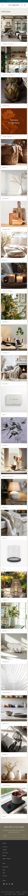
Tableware (5, 723)
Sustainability (5, 866)
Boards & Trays (6, 229)
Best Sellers (5, 198)
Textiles (4, 754)
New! (3, 569)
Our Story (5, 846)
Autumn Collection (7, 136)
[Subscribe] (23, 835)
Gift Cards (5, 875)
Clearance (5, 352)
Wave (3, 816)
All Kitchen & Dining (7, 75)
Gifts (3, 414)
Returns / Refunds (7, 858)
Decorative (5, 383)
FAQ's (4, 872)
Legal (4, 869)
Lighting (4, 507)
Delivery (4, 855)
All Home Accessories (7, 44)
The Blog (4, 849)
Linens (4, 538)
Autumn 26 (5, 105)
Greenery (4, 445)
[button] (2, 5)
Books (3, 260)
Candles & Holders (7, 291)
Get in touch (5, 852)
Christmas (5, 322)
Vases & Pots (5, 785)
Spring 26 (4, 631)
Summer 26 (5, 661)
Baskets (4, 167)
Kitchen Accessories (7, 476)
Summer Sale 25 (6, 692)
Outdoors (4, 600)
